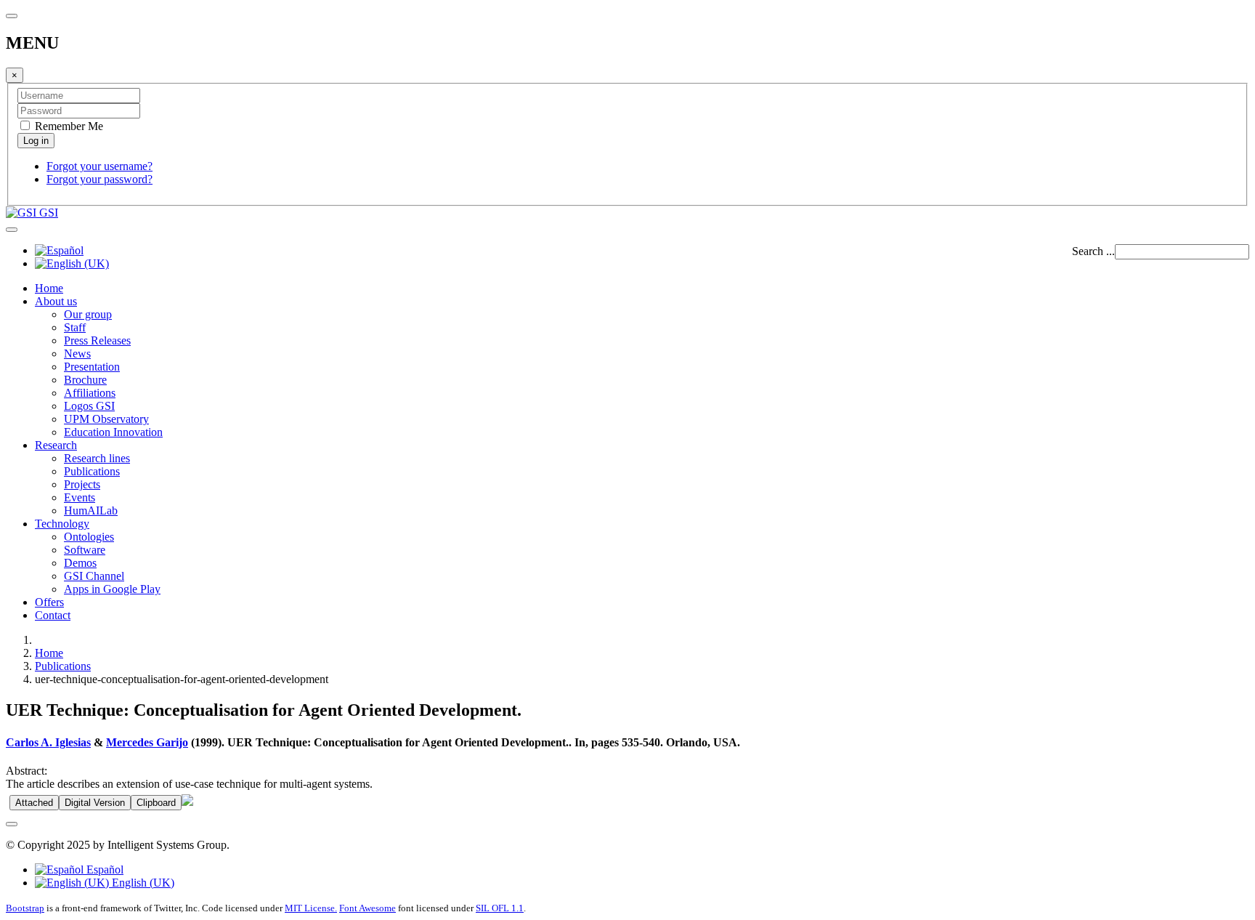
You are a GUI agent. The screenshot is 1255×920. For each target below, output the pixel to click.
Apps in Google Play (112, 589)
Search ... (1093, 251)
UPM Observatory (106, 419)
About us (56, 301)
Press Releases (97, 340)
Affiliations (89, 393)
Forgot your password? (99, 179)
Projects (82, 484)
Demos (80, 563)
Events (79, 497)
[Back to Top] (11, 824)
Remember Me (67, 126)
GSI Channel (94, 576)
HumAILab (91, 510)
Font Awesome (367, 908)
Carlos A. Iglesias (48, 742)
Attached (34, 802)
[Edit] (187, 802)
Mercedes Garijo (147, 742)
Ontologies (89, 536)
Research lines (97, 458)
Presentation (92, 366)
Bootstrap (25, 908)
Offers (49, 602)
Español (103, 869)
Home (49, 288)
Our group (88, 314)
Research (56, 445)
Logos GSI (89, 406)
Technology (62, 523)
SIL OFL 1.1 (500, 908)
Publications (92, 471)
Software (84, 550)
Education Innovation (113, 432)
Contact (52, 615)
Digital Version (95, 802)
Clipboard (156, 802)
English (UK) (141, 882)
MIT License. (311, 908)
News (77, 353)
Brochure (85, 380)
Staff (75, 327)
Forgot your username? (99, 166)
